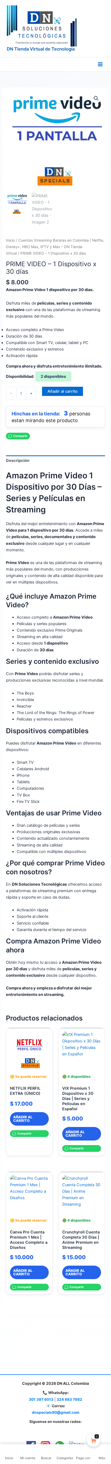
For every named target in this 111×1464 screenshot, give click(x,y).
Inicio (10, 240)
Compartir (20, 436)
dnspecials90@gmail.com (55, 1412)
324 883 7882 (69, 1399)
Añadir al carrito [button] (22, 1119)
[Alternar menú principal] (100, 64)
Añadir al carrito (62, 391)
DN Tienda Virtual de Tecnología (41, 49)
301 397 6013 (41, 1399)
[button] (96, 98)
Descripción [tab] (17, 460)
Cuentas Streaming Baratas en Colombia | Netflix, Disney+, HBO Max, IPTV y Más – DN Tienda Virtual (55, 246)
